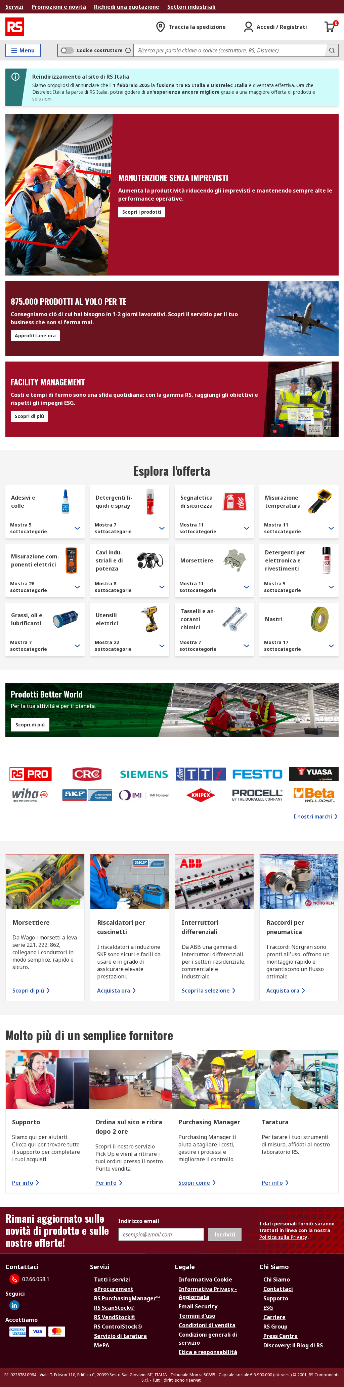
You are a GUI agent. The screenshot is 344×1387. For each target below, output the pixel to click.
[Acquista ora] (129, 882)
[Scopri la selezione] (214, 882)
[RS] (14, 26)
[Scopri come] (214, 1080)
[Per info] (47, 1080)
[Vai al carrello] (330, 27)
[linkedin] (14, 1305)
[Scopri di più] (45, 882)
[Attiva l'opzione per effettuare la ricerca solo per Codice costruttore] (128, 50)
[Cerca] (331, 50)
